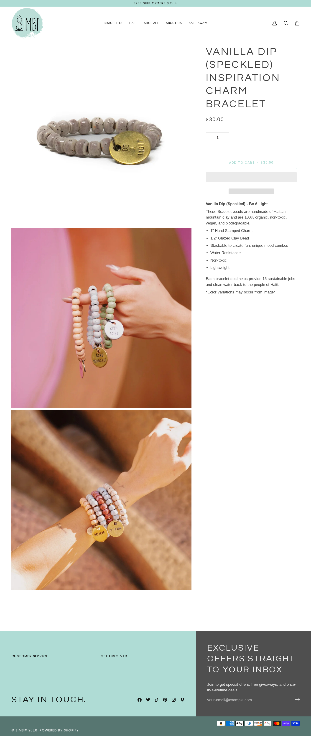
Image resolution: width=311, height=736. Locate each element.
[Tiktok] (156, 700)
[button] (113, 23)
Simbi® (21, 730)
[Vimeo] (182, 700)
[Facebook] (140, 700)
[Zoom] (20, 217)
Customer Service (29, 656)
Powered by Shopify (59, 730)
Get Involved (114, 656)
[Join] (296, 699)
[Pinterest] (165, 700)
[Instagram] (174, 700)
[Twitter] (148, 700)
